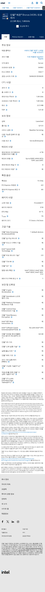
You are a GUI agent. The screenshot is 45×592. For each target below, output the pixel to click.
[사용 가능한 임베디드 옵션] (5, 136)
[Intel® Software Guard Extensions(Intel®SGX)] (20, 329)
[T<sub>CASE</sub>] (7, 216)
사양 (5, 37)
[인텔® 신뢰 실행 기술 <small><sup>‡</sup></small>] (19, 346)
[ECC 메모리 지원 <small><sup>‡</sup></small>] (16, 169)
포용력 (4, 489)
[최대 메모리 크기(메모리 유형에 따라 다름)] (16, 154)
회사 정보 (5, 479)
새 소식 (4, 504)
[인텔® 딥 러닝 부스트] (18, 238)
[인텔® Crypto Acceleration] (13, 292)
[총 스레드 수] (12, 92)
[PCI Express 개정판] (17, 185)
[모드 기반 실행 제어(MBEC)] (9, 362)
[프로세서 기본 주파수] (19, 101)
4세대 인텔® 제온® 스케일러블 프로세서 (33, 51)
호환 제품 (31, 37)
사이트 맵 (5, 509)
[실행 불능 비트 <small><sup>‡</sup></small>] (15, 351)
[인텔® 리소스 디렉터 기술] (3, 244)
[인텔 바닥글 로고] (6, 572)
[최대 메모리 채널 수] (18, 165)
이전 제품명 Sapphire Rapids (35, 58)
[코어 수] (9, 88)
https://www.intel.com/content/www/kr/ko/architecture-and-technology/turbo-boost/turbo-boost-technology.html (17, 459)
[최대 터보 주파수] (16, 96)
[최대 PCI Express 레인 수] (3, 191)
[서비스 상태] (12, 130)
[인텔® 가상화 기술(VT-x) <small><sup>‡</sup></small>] (3, 368)
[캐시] (6, 105)
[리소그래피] (11, 72)
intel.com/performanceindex (33, 548)
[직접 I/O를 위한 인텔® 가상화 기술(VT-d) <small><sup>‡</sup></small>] (16, 374)
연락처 (4, 499)
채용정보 (5, 514)
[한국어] (37, 3)
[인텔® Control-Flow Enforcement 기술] (17, 311)
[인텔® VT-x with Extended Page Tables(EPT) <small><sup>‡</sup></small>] (13, 382)
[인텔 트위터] (8, 522)
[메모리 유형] (12, 158)
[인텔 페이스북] (2, 522)
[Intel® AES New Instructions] (12, 323)
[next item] (43, 8)
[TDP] (6, 110)
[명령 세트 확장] (14, 270)
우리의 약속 (6, 484)
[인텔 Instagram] (18, 522)
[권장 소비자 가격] (16, 76)
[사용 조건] (10, 141)
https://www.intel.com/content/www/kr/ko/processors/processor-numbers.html (19, 433)
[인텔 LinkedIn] (13, 522)
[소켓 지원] (10, 203)
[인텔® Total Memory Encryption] (11, 317)
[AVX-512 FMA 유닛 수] (20, 278)
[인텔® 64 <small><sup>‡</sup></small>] (11, 266)
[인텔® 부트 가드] (15, 355)
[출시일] (8, 126)
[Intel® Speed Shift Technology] (12, 251)
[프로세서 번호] (14, 67)
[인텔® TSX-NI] (13, 261)
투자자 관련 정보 (8, 494)
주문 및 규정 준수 (17, 37)
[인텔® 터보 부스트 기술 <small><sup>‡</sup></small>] (3, 257)
